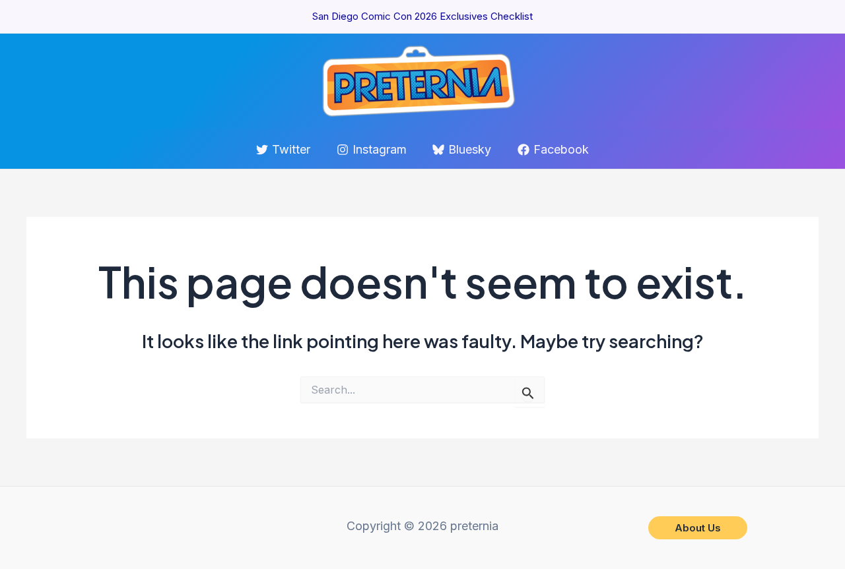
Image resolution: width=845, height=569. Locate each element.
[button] (697, 527)
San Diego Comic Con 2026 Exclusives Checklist (422, 16)
